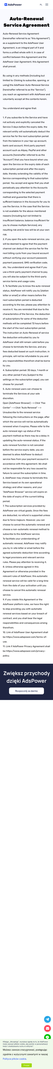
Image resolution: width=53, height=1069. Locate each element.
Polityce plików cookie (14, 1058)
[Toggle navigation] (47, 4)
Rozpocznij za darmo (26, 691)
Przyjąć (27, 1065)
